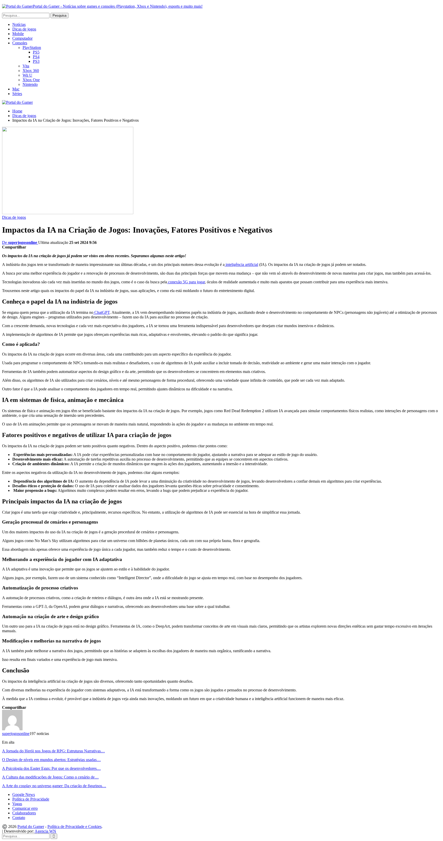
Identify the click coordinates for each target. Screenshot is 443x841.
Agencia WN (45, 831)
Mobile (18, 34)
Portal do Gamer (30, 826)
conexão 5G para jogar (186, 282)
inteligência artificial (241, 264)
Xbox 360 (31, 70)
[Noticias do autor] (12, 729)
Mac (15, 89)
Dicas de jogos (24, 29)
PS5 (36, 52)
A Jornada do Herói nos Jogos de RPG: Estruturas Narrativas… (53, 751)
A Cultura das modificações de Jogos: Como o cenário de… (50, 777)
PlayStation (32, 47)
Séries (17, 93)
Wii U (27, 75)
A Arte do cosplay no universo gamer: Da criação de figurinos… (54, 786)
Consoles (19, 43)
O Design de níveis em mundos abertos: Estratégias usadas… (51, 759)
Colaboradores (24, 813)
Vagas (17, 804)
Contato (18, 817)
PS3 (36, 61)
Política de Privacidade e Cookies (74, 826)
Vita (26, 66)
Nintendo (30, 84)
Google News (23, 794)
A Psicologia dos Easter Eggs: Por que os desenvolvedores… (51, 768)
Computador (22, 38)
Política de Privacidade (30, 799)
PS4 (36, 57)
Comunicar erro (25, 808)
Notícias (19, 24)
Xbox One (31, 80)
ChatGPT (101, 312)
